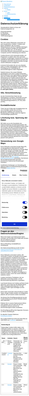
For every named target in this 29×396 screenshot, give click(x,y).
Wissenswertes (11, 14)
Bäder (9, 9)
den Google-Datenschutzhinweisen (10, 157)
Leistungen (7, 5)
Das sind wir (7, 4)
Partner (6, 15)
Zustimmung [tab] (5, 175)
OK (14, 224)
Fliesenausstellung (9, 7)
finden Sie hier (11, 168)
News (5, 11)
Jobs (8, 12)
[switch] (25, 207)
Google (9, 364)
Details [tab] (14, 175)
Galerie (6, 8)
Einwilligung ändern (6, 316)
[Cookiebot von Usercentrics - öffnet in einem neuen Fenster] (20, 171)
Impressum (7, 18)
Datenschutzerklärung (13, 19)
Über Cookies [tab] (23, 175)
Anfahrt (6, 17)
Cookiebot (13, 320)
